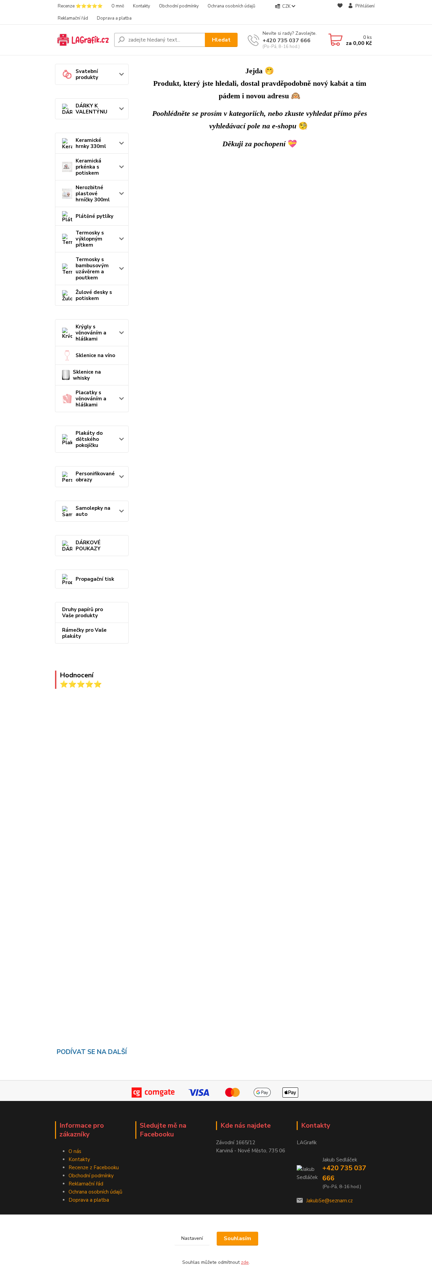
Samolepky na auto (93, 511)
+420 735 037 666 (286, 40)
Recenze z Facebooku (94, 1167)
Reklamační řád (73, 18)
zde (245, 1262)
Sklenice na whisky (87, 375)
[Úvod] (82, 40)
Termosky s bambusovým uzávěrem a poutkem (92, 268)
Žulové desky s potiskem (94, 295)
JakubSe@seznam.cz (329, 1200)
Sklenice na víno (95, 355)
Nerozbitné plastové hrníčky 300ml (93, 193)
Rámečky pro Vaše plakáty (84, 633)
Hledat (221, 40)
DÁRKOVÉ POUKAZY (88, 545)
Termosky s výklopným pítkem (90, 238)
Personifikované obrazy (95, 476)
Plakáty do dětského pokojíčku (89, 439)
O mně (117, 6)
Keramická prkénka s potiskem (88, 166)
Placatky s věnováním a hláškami (91, 398)
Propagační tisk (95, 579)
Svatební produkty (87, 74)
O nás (75, 1151)
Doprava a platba (114, 18)
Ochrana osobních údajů (231, 6)
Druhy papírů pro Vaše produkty (82, 612)
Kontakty (141, 6)
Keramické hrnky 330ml (91, 143)
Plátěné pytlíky (94, 216)
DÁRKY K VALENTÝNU (91, 108)
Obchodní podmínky (179, 6)
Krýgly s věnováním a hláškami (91, 332)
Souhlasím (237, 1238)
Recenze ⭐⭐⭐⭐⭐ (80, 6)
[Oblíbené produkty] (340, 12)
